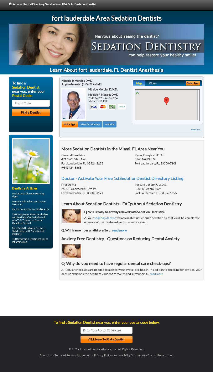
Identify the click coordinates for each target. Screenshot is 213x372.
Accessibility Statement (129, 355)
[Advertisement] (30, 284)
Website (109, 124)
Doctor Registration (160, 355)
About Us (46, 355)
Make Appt (70, 124)
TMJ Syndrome (20, 238)
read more (119, 230)
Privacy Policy (103, 355)
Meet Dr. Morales (90, 124)
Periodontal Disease (23, 193)
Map (139, 83)
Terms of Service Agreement (73, 355)
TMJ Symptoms (20, 214)
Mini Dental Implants (23, 228)
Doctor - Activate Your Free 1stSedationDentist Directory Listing (122, 178)
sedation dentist (105, 218)
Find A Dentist (20, 209)
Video (153, 83)
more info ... (196, 129)
